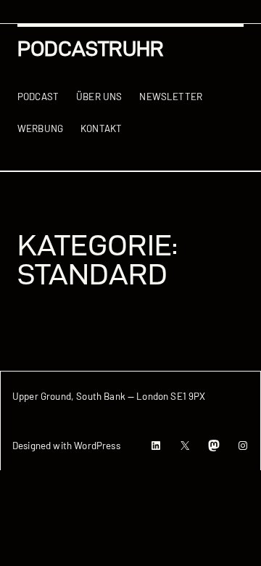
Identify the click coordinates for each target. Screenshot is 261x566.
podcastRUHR (90, 49)
